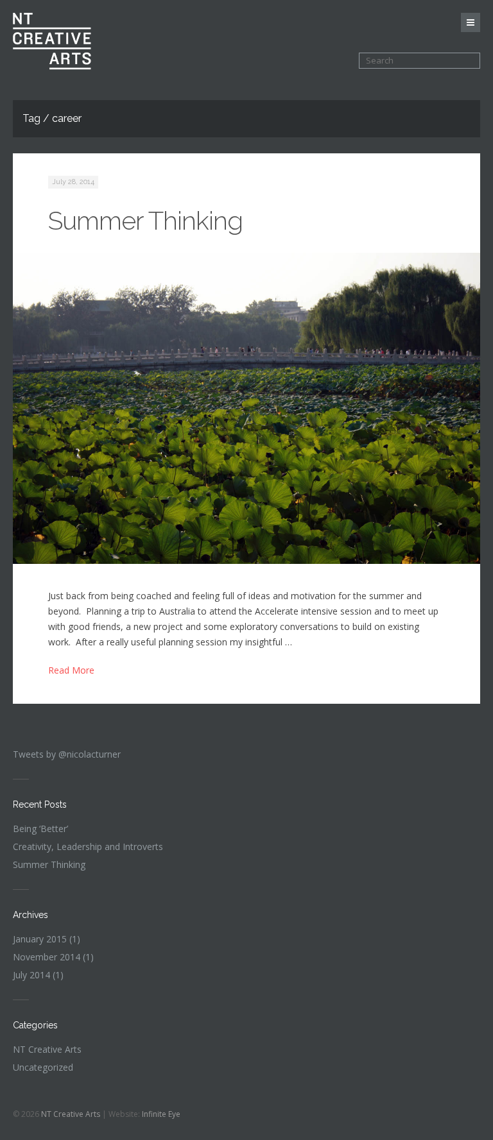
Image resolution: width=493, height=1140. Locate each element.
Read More (71, 670)
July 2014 (31, 975)
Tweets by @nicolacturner (67, 754)
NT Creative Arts (47, 1049)
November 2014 (46, 957)
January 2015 (40, 939)
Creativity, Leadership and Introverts (88, 846)
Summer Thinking (145, 220)
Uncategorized (43, 1067)
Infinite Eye (161, 1114)
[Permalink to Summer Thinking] (246, 408)
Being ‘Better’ (40, 828)
